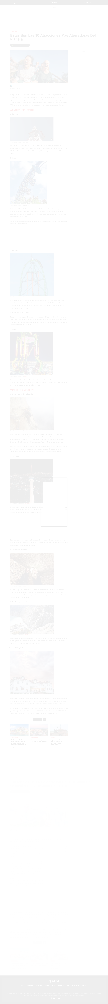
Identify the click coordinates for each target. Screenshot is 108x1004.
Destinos (14, 31)
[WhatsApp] (44, 719)
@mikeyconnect (27, 503)
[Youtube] (59, 998)
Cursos (53, 737)
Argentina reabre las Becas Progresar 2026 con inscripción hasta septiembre (59, 742)
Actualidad (14, 737)
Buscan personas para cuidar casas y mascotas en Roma (39, 740)
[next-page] (13, 748)
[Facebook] (34, 719)
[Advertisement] (54, 17)
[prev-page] (11, 748)
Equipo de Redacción (20, 86)
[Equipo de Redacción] (11, 86)
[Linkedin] (54, 998)
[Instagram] (51, 998)
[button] (91, 2)
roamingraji (26, 634)
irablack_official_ (27, 586)
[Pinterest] (40, 719)
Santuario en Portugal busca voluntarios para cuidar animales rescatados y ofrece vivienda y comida (19, 742)
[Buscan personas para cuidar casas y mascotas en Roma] (39, 730)
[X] (37, 719)
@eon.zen (25, 376)
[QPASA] (54, 2)
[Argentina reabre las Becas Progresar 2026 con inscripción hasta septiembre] (59, 730)
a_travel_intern (26, 430)
